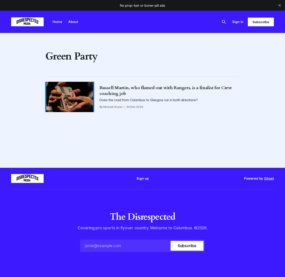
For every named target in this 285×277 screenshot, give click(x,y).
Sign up (142, 178)
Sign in (237, 22)
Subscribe (260, 22)
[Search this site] (223, 21)
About (73, 22)
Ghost (269, 178)
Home (57, 22)
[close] (279, 5)
